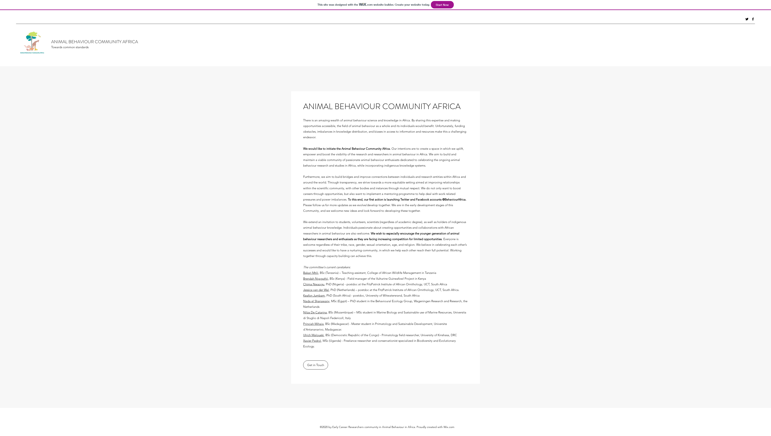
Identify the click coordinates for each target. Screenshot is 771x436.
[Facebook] (753, 19)
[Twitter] (747, 19)
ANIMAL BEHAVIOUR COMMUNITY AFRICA (94, 42)
